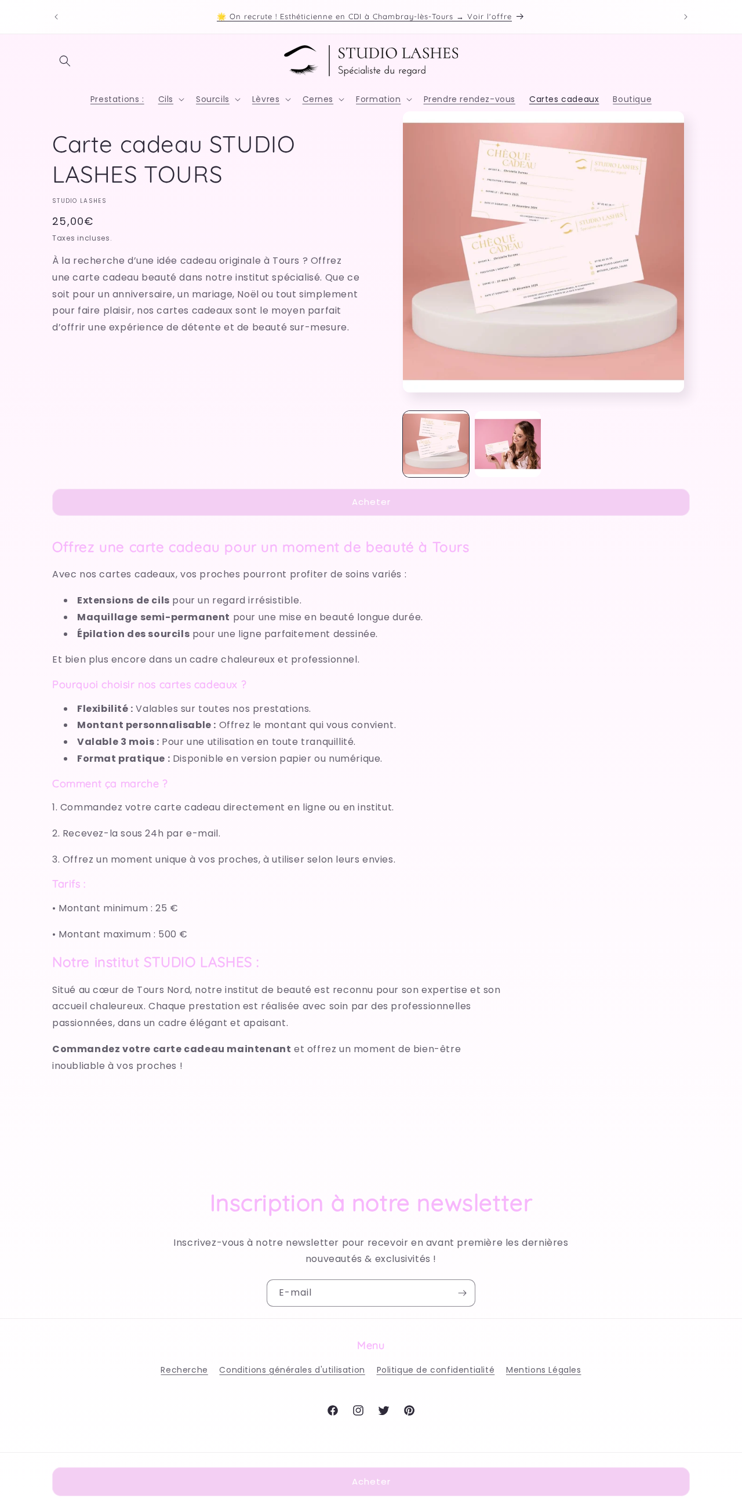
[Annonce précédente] (56, 17)
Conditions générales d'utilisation (292, 1370)
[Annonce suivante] (686, 17)
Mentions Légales (543, 1370)
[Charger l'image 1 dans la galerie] (436, 444)
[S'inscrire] (462, 1293)
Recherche (184, 1370)
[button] (65, 61)
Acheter (371, 502)
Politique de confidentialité (436, 1370)
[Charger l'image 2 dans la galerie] (508, 444)
